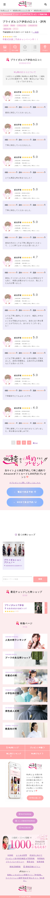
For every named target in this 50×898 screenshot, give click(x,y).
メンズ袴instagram (26, 821)
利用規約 (41, 858)
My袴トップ (13, 748)
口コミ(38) (15, 50)
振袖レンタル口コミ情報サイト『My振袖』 (25, 875)
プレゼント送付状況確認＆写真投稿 (20, 858)
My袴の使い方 (35, 798)
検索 (40, 579)
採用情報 (40, 862)
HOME (10, 855)
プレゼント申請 (36, 748)
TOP (5, 50)
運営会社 (30, 862)
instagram (25, 814)
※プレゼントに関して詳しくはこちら (25, 483)
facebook (26, 828)
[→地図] (35, 32)
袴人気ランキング (13, 754)
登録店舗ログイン (32, 867)
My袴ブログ (36, 754)
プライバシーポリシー (15, 862)
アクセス (45, 50)
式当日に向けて (36, 855)
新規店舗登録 (15, 867)
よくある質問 (21, 855)
